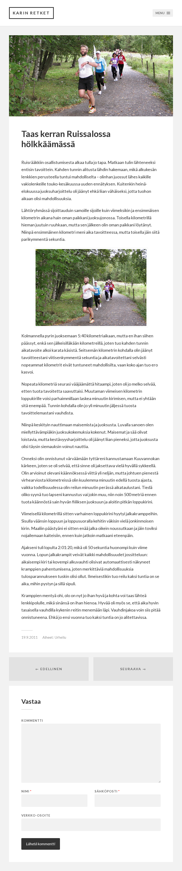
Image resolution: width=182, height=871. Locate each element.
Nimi (26, 791)
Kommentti (32, 720)
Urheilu (60, 637)
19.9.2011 (29, 637)
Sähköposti (107, 791)
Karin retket (31, 12)
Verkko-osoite (35, 815)
